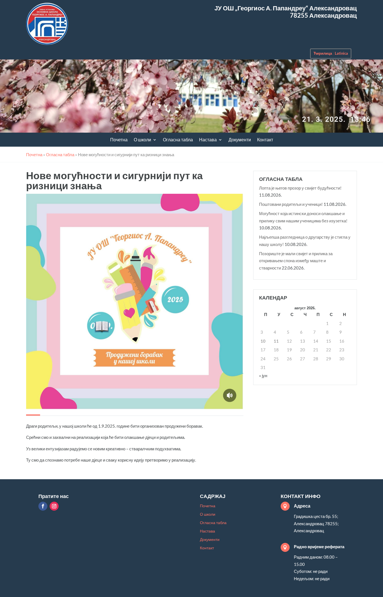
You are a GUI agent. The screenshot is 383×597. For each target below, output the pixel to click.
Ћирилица (322, 53)
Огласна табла (178, 140)
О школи (142, 140)
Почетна (119, 140)
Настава (208, 140)
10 (263, 341)
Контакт (265, 140)
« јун (263, 375)
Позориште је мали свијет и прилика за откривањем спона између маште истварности (296, 260)
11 (276, 341)
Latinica (341, 53)
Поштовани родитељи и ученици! (291, 204)
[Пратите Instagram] (54, 506)
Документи (240, 140)
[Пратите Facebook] (42, 506)
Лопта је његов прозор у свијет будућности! (300, 187)
